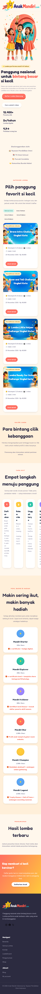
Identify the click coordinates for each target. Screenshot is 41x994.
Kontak (5, 950)
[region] (20, 76)
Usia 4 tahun (9, 215)
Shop (4, 962)
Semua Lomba (8, 946)
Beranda (5, 942)
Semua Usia (9, 211)
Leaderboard (7, 954)
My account (7, 976)
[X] (13, 925)
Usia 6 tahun (9, 219)
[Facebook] (9, 925)
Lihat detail (11, 264)
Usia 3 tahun (20, 211)
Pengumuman (7, 958)
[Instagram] (6, 925)
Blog (4, 972)
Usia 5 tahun (21, 215)
